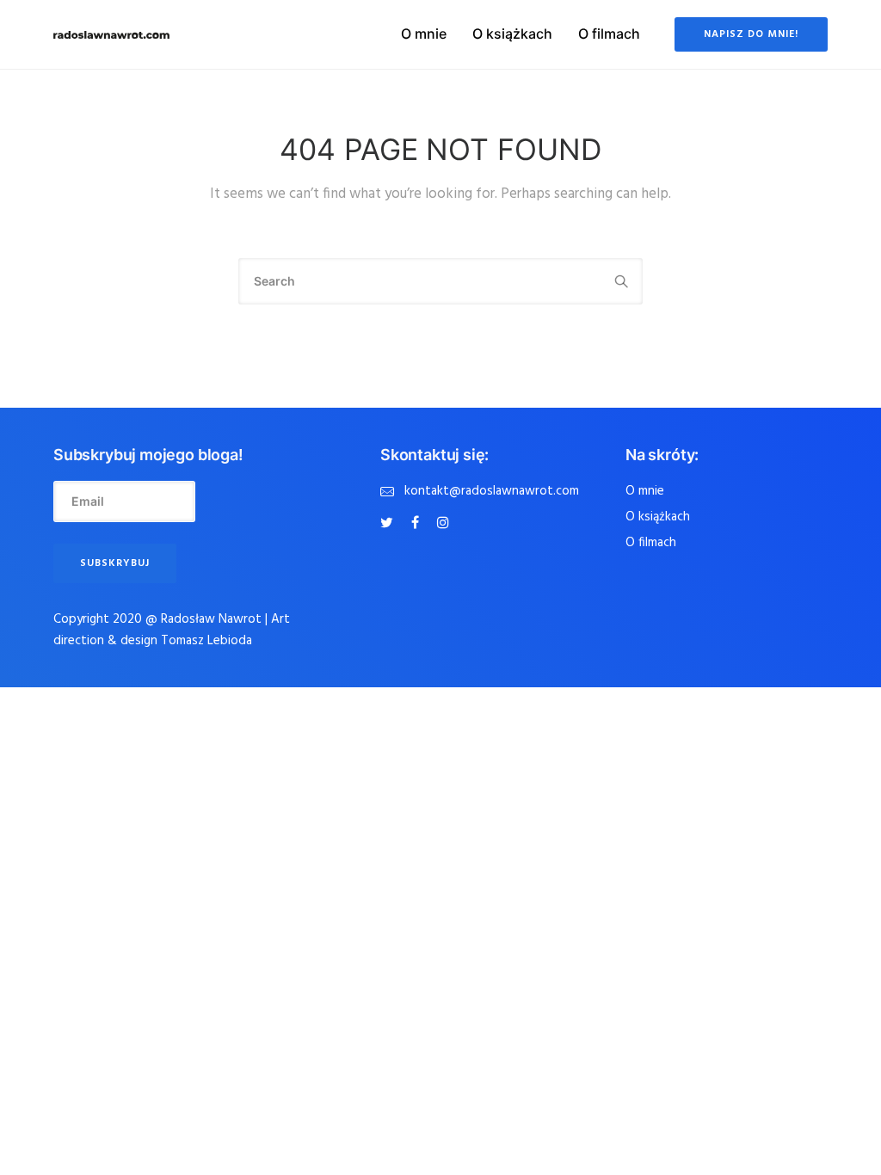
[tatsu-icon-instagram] (443, 523)
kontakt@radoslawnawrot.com (491, 491)
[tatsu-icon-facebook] (417, 523)
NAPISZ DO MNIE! (751, 34)
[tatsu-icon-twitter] (389, 523)
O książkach (512, 33)
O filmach (609, 33)
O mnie (424, 33)
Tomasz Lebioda (206, 641)
